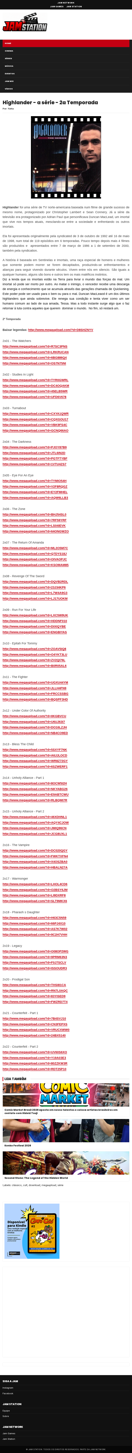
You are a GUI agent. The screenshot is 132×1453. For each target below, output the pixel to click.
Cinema (9, 50)
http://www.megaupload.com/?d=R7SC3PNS (35, 346)
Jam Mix (9, 81)
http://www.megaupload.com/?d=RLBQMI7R (35, 800)
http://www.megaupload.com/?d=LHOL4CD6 (35, 884)
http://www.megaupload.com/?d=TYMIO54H (35, 481)
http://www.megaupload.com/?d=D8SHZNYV (60, 330)
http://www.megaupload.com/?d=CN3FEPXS (35, 1024)
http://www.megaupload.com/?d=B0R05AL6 (35, 665)
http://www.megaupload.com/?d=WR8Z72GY (35, 761)
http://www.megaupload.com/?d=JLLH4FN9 (34, 688)
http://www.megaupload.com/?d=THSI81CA (34, 985)
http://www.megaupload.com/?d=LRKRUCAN (36, 352)
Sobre (6, 1416)
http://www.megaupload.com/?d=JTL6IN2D (34, 453)
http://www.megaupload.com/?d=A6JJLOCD (35, 755)
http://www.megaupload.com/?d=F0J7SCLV (34, 962)
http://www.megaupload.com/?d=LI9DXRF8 (34, 895)
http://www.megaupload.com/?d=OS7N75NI (34, 363)
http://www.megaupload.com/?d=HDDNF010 (35, 621)
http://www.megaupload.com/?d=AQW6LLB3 (35, 497)
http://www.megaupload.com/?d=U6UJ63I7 (34, 721)
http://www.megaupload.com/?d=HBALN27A (35, 867)
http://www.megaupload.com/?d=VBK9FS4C (35, 425)
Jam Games (56, 6)
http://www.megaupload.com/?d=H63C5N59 (34, 917)
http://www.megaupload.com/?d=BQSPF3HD (35, 699)
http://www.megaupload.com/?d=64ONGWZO (36, 531)
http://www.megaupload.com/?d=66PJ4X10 (34, 923)
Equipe (6, 1410)
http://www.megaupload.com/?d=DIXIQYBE (34, 626)
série (60, 1185)
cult (25, 1185)
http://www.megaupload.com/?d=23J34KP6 (34, 587)
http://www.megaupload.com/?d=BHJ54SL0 (34, 514)
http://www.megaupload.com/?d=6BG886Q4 (35, 357)
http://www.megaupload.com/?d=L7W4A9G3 (35, 593)
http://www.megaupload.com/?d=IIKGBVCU (34, 716)
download (34, 1185)
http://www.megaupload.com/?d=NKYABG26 (35, 789)
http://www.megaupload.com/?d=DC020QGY (35, 850)
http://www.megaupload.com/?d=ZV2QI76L (34, 660)
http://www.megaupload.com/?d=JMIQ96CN (35, 828)
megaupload (49, 1185)
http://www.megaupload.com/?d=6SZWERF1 (35, 766)
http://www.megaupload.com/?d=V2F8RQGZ (35, 486)
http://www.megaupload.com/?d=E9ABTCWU (36, 794)
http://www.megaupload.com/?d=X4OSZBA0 (35, 861)
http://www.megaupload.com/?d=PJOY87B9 (35, 447)
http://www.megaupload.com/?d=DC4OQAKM (36, 385)
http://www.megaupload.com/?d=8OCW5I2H (35, 783)
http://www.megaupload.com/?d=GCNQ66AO (35, 430)
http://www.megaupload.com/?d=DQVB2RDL (35, 581)
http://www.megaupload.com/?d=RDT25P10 (34, 1069)
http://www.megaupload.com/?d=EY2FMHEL (35, 492)
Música (9, 66)
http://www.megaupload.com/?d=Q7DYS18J (35, 553)
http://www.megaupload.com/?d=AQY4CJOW (36, 822)
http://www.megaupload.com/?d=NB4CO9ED (35, 733)
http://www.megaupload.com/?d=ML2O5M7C (35, 548)
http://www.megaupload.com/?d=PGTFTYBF (35, 458)
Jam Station (74, 6)
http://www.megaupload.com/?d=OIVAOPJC (35, 559)
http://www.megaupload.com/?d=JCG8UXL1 (35, 834)
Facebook (8, 1393)
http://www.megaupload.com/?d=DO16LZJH (35, 727)
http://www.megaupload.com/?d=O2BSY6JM (35, 890)
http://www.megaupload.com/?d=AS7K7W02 (35, 929)
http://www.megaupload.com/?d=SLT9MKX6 (35, 901)
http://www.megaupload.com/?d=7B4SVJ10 (34, 1018)
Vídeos (9, 88)
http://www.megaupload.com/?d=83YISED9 (34, 996)
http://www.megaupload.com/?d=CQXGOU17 (35, 419)
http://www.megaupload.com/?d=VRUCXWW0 (36, 1029)
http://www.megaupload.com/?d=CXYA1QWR (36, 413)
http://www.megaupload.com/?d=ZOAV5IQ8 (34, 649)
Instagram (8, 1387)
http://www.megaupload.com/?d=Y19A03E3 (34, 1058)
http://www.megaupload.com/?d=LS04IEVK (34, 525)
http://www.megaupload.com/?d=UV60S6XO (35, 1052)
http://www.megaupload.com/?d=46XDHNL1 (35, 817)
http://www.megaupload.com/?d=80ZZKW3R (35, 1063)
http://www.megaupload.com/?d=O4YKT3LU (35, 654)
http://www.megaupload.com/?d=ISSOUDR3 (35, 968)
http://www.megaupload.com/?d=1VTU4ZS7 (34, 464)
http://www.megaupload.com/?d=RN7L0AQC (35, 990)
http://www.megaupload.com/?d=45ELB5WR (35, 391)
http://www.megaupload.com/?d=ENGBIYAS (35, 632)
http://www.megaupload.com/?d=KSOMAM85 (36, 565)
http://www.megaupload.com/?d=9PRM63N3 (35, 957)
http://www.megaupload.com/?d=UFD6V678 (34, 397)
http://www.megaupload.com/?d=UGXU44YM (35, 682)
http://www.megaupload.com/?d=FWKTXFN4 (35, 856)
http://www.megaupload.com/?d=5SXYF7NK (35, 749)
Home (8, 43)
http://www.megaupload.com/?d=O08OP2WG (35, 951)
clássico (17, 1185)
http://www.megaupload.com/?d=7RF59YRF (35, 520)
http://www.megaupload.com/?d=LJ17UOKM (35, 598)
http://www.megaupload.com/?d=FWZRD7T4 (35, 1002)
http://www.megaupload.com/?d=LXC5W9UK (35, 615)
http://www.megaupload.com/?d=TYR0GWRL (35, 380)
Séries (8, 58)
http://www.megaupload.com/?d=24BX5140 (34, 1035)
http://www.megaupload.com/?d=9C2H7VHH (35, 934)
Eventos (10, 73)
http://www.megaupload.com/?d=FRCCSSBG (35, 693)
